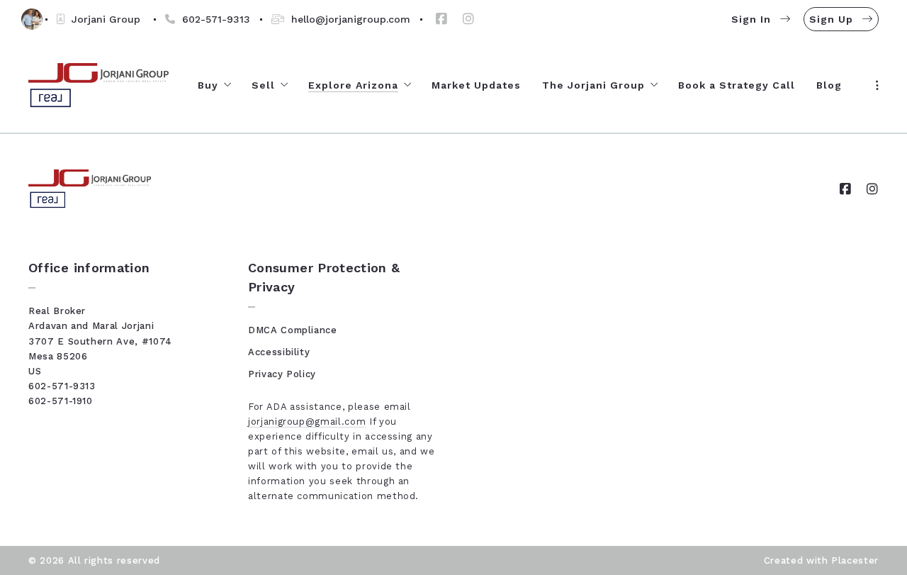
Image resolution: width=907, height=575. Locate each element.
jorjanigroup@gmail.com (307, 421)
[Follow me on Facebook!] (441, 19)
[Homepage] (98, 85)
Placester (855, 560)
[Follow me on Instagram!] (468, 19)
